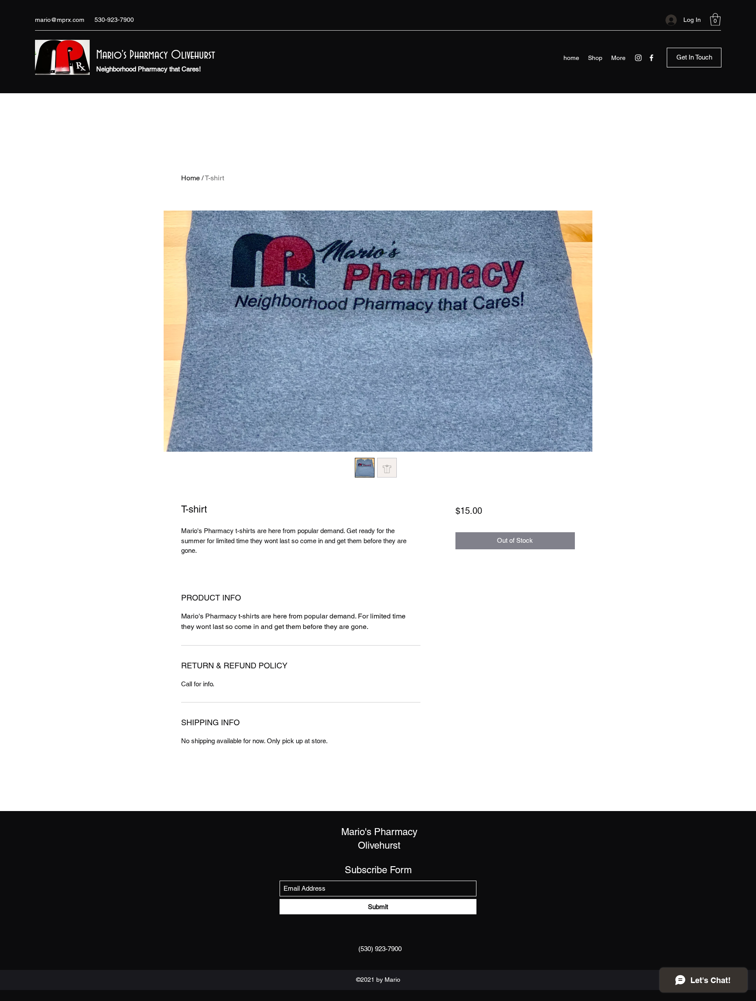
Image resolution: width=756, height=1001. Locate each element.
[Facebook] (651, 57)
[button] (715, 19)
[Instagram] (638, 57)
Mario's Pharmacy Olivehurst (155, 55)
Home (190, 178)
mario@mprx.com (59, 19)
